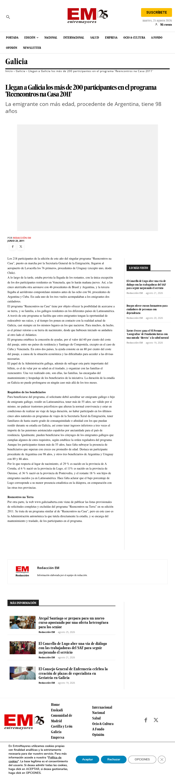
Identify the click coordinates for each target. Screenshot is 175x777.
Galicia (16, 61)
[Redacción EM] (22, 571)
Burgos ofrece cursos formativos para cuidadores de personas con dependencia (147, 309)
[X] (21, 247)
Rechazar (113, 759)
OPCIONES (142, 759)
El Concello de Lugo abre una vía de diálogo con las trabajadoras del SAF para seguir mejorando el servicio (146, 284)
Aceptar (87, 759)
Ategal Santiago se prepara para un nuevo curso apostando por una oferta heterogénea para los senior (73, 622)
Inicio (9, 71)
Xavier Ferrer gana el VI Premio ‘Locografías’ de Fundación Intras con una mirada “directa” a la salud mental (148, 334)
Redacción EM (22, 237)
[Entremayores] (87, 14)
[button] (8, 17)
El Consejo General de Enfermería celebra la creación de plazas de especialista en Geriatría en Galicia (73, 673)
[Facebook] (13, 247)
